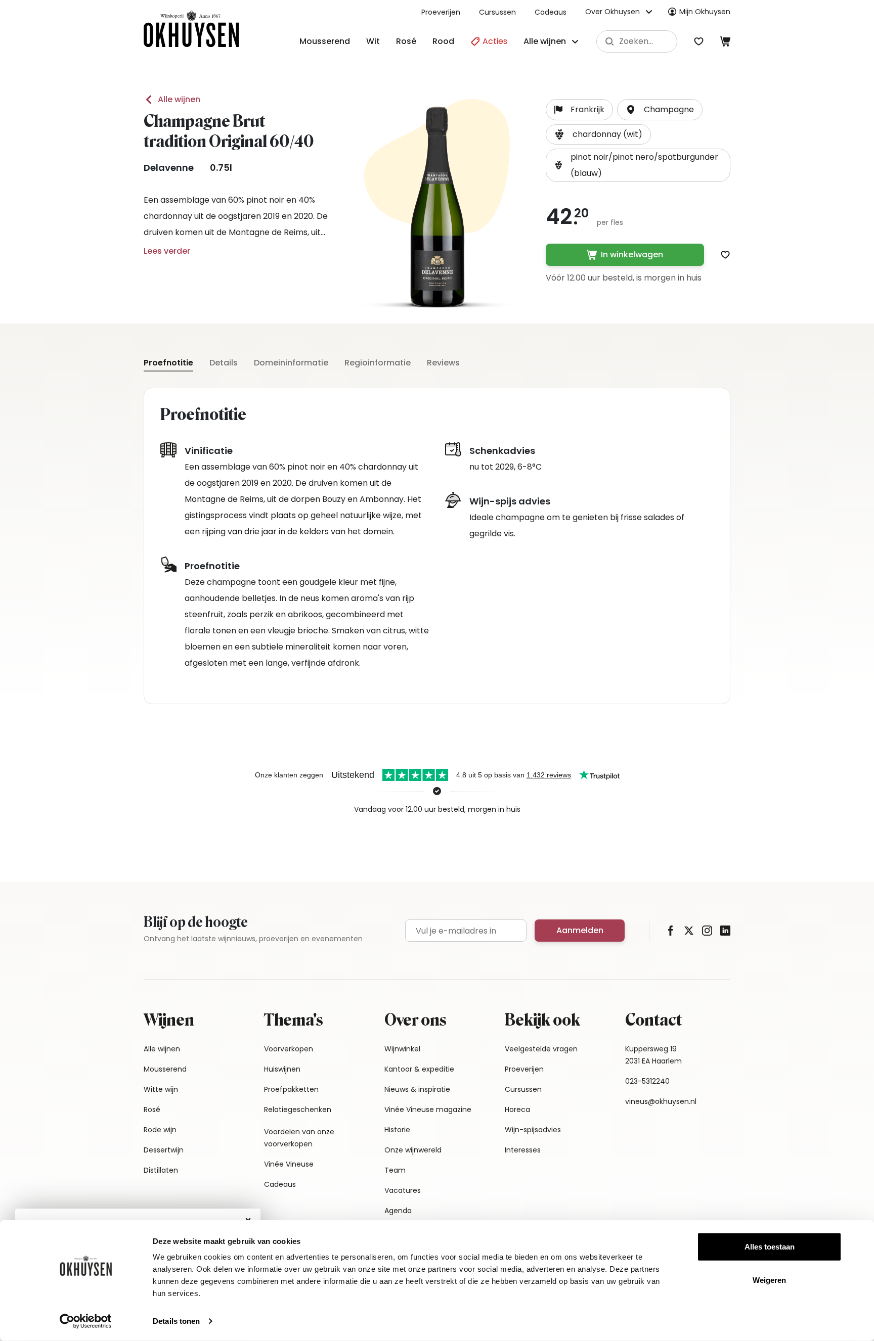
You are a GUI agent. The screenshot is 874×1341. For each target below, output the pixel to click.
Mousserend (324, 41)
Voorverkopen (288, 1049)
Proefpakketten (291, 1089)
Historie (397, 1130)
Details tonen (176, 1321)
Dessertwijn (164, 1150)
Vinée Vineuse (289, 1164)
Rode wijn (160, 1130)
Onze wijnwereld (413, 1150)
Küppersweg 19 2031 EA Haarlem (653, 1055)
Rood (443, 41)
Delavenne (169, 167)
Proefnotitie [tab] (168, 362)
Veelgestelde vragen (541, 1049)
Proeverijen (440, 12)
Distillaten (161, 1170)
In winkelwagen (632, 254)
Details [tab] (223, 362)
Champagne (669, 109)
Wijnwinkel (402, 1049)
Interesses (523, 1150)
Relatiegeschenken (297, 1109)
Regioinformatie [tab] (377, 362)
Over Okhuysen (612, 12)
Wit (373, 41)
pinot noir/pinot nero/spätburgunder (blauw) (644, 165)
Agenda (398, 1211)
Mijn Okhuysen (704, 12)
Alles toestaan (770, 1246)
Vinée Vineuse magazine (427, 1109)
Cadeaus (550, 12)
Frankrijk (587, 109)
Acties (493, 41)
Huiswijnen (282, 1069)
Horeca (517, 1109)
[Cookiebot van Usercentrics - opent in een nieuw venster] (85, 1321)
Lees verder (167, 251)
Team (395, 1170)
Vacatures (402, 1190)
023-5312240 (647, 1081)
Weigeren (769, 1279)
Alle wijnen (179, 99)
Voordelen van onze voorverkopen (299, 1138)
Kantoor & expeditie (419, 1069)
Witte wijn (161, 1089)
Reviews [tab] (443, 362)
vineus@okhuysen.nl (660, 1101)
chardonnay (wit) (607, 134)
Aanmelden (579, 930)
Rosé (406, 41)
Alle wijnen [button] (544, 41)
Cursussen (497, 12)
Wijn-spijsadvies (533, 1130)
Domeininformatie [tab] (291, 362)
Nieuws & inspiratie (417, 1089)
